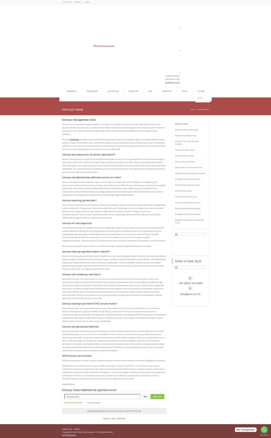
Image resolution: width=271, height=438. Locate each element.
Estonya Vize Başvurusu (185, 135)
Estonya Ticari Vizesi (184, 155)
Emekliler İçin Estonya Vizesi (187, 179)
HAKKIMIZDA (92, 91)
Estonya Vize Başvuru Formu (188, 202)
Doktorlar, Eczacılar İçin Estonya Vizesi (189, 221)
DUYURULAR (113, 91)
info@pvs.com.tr (172, 82)
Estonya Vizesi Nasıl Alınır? (187, 129)
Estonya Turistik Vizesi (185, 150)
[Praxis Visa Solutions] (104, 46)
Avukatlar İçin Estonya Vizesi (188, 214)
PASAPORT (167, 91)
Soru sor (157, 396)
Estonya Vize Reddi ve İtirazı (187, 208)
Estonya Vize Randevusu (186, 196)
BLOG (184, 91)
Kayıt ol (106, 418)
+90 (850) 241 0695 (190, 283)
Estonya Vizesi (181, 124)
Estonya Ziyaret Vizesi (185, 161)
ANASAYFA (72, 91)
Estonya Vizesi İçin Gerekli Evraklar (186, 143)
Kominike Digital (69, 435)
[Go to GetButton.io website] (264, 435)
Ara (145, 396)
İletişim (77, 429)
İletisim (77, 2)
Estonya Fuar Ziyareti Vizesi (187, 185)
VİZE (150, 91)
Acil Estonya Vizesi (183, 191)
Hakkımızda (67, 2)
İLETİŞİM (201, 91)
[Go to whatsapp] (264, 429)
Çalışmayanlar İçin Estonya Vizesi (190, 173)
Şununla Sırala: (73, 402)
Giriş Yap (121, 418)
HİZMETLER (133, 91)
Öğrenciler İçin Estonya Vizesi (188, 167)
